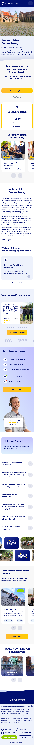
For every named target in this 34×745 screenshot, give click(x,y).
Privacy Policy (15, 722)
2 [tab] (15, 282)
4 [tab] (19, 282)
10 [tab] (27, 327)
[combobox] (32, 706)
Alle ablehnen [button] (25, 737)
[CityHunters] (9, 3)
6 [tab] (18, 327)
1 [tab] (13, 282)
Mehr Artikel (17, 636)
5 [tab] (21, 282)
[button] (17, 742)
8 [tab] (22, 327)
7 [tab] (20, 327)
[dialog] (17, 724)
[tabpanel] (17, 268)
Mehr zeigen (6, 240)
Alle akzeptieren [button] (9, 737)
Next (20, 176)
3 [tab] (17, 282)
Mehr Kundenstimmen (17, 332)
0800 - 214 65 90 (15, 381)
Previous (14, 176)
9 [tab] (25, 327)
